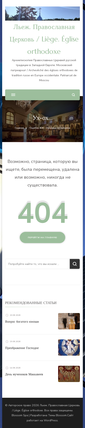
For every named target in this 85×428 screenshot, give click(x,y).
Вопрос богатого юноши (22, 321)
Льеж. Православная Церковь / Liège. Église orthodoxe (44, 39)
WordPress (51, 420)
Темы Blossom (57, 415)
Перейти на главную (42, 237)
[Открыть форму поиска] (73, 94)
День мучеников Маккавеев (24, 374)
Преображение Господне (22, 348)
